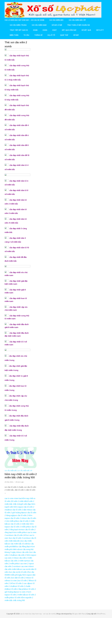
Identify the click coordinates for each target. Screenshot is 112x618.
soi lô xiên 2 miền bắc (16, 594)
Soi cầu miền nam (39, 25)
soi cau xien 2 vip (24, 563)
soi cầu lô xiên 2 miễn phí (17, 526)
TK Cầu (26, 35)
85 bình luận (19, 482)
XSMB (35, 30)
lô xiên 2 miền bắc (19, 501)
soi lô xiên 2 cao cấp (21, 583)
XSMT (54, 30)
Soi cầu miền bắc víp (77, 20)
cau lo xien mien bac (13, 498)
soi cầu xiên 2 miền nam (18, 560)
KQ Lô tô (51, 35)
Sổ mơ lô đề (57, 25)
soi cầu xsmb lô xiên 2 (19, 572)
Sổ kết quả (86, 30)
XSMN (45, 30)
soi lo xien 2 (13, 580)
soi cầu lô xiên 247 (18, 535)
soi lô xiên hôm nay (20, 597)
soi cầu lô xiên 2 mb (15, 518)
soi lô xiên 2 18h (25, 580)
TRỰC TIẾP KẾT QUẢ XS (19, 30)
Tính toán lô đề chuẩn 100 (78, 25)
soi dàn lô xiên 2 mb (20, 577)
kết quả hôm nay (69, 30)
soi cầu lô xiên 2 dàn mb (20, 509)
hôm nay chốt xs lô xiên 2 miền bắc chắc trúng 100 (21, 475)
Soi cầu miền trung (18, 25)
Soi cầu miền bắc (56, 20)
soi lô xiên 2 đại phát (17, 589)
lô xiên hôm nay (14, 507)
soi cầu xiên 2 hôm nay (24, 555)
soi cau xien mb (24, 566)
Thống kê (38, 35)
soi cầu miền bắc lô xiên (18, 543)
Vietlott (100, 30)
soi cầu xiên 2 (24, 552)
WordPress (101, 614)
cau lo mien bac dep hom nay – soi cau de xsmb (24, 20)
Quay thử (64, 35)
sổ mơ (76, 35)
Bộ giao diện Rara (78, 614)
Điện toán (14, 35)
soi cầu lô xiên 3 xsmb (19, 538)
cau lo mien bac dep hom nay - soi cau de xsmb (37, 614)
